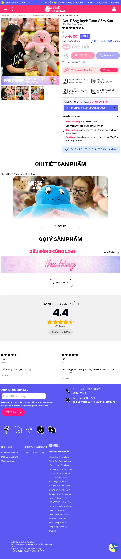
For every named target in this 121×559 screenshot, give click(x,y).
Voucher (79, 2)
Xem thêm (109, 252)
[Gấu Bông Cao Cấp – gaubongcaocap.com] (55, 8)
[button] (55, 47)
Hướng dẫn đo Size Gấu (107, 41)
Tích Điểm (48, 2)
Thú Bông (32, 15)
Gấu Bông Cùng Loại (52, 252)
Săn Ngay (107, 70)
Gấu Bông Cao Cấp (18, 15)
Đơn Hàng (66, 2)
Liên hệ (115, 2)
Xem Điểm (11, 412)
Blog (90, 2)
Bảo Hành (102, 2)
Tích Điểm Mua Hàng (34, 452)
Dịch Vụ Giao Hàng (9, 456)
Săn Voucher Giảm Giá (18, 2)
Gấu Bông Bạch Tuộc (45, 15)
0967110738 (114, 90)
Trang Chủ (5, 15)
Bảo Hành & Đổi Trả (9, 452)
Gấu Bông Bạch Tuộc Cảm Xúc (87, 20)
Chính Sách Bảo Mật (10, 461)
